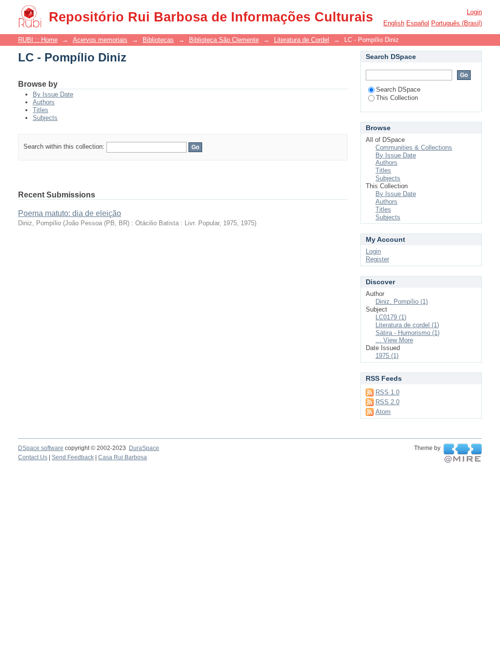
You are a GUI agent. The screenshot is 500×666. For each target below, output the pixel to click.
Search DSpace (398, 89)
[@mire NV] (462, 453)
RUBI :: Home (38, 39)
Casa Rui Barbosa (122, 457)
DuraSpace (144, 448)
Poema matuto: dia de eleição (69, 213)
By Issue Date (53, 94)
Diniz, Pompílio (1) (401, 301)
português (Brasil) (456, 23)
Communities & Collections (413, 147)
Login (474, 12)
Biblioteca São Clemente (224, 39)
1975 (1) (386, 355)
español (417, 23)
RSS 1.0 (387, 392)
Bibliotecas (158, 39)
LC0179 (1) (390, 317)
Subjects (45, 117)
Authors (44, 102)
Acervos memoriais (100, 39)
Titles (40, 110)
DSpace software (40, 448)
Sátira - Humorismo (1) (407, 332)
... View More (394, 340)
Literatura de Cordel (301, 39)
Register (377, 259)
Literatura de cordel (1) (407, 325)
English (393, 23)
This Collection (397, 97)
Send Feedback (73, 457)
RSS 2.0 (387, 402)
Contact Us (32, 457)
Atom (383, 411)
